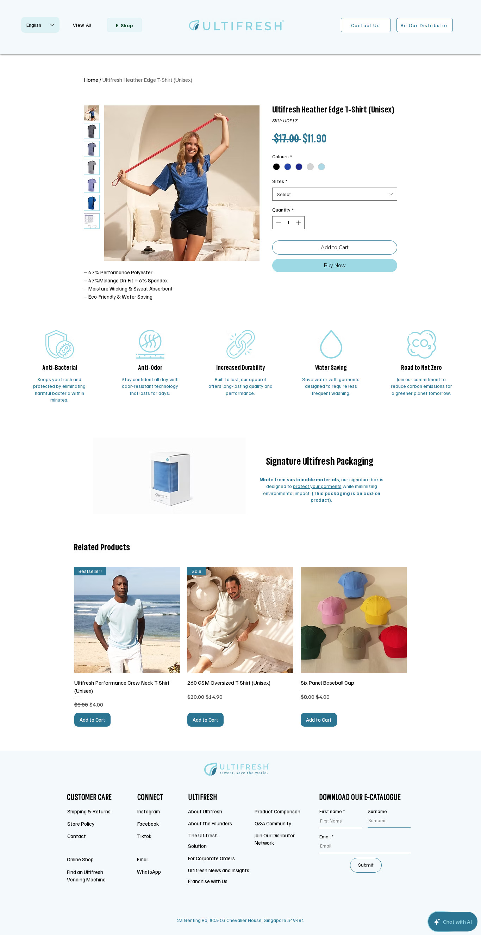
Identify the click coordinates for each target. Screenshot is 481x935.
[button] (82, 24)
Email (325, 836)
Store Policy (80, 823)
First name (330, 811)
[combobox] (334, 194)
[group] (240, 647)
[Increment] (299, 222)
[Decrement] (277, 222)
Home (91, 79)
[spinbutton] (288, 222)
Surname (377, 811)
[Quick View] (354, 620)
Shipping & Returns (89, 811)
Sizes (279, 181)
